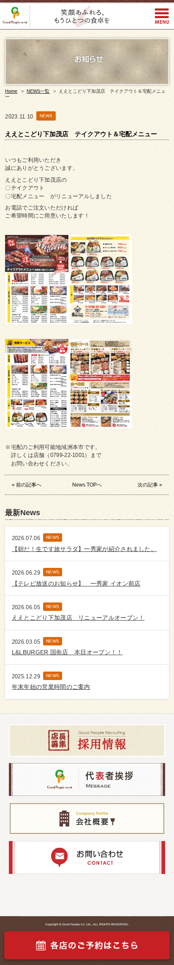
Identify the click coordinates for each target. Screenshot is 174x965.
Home (11, 91)
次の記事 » (150, 485)
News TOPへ (87, 485)
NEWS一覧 (38, 91)
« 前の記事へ (26, 485)
